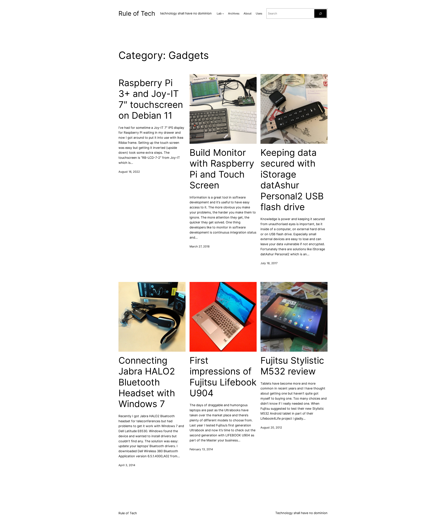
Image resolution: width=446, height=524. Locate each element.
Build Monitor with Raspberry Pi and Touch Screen (222, 169)
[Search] (320, 13)
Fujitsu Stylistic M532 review (292, 366)
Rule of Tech (136, 13)
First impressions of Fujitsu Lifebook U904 (223, 377)
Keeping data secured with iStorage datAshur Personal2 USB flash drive (292, 179)
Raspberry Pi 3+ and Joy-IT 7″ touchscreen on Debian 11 (150, 99)
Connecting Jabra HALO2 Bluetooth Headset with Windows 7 (146, 382)
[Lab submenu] (223, 13)
